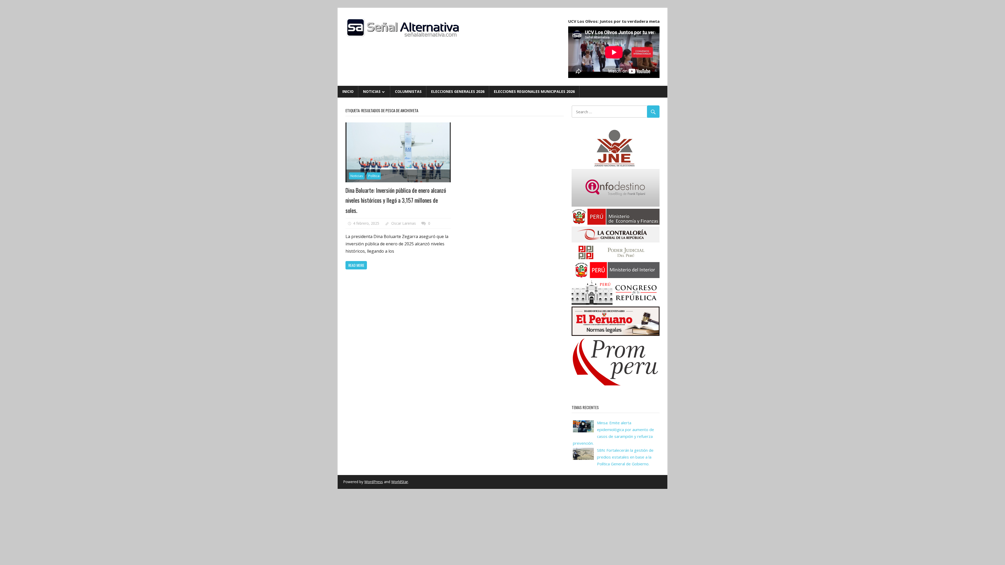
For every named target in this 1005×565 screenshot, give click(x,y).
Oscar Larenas (403, 223)
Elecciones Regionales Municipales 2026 (534, 91)
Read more (356, 265)
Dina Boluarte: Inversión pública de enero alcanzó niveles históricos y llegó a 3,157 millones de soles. (395, 200)
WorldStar (399, 481)
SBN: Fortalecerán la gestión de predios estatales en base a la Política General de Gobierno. (625, 457)
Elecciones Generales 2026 (457, 91)
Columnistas (408, 91)
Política (373, 175)
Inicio (348, 91)
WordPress (373, 481)
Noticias (372, 91)
